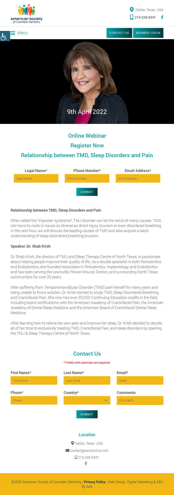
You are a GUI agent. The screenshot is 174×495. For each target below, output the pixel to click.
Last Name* (74, 372)
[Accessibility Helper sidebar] (5, 36)
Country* (71, 392)
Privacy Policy (94, 482)
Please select (74, 400)
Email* (122, 372)
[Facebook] (162, 17)
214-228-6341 (145, 17)
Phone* (17, 392)
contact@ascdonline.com (89, 450)
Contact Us (119, 33)
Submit (87, 192)
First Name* (21, 372)
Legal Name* (36, 170)
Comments (126, 392)
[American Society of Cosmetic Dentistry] (26, 13)
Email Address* (138, 170)
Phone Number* (87, 170)
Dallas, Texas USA (149, 9)
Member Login (148, 33)
